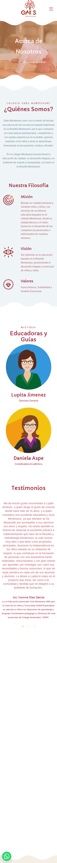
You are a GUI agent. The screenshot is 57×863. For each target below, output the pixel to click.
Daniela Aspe (29, 458)
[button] (22, 626)
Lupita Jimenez (28, 395)
